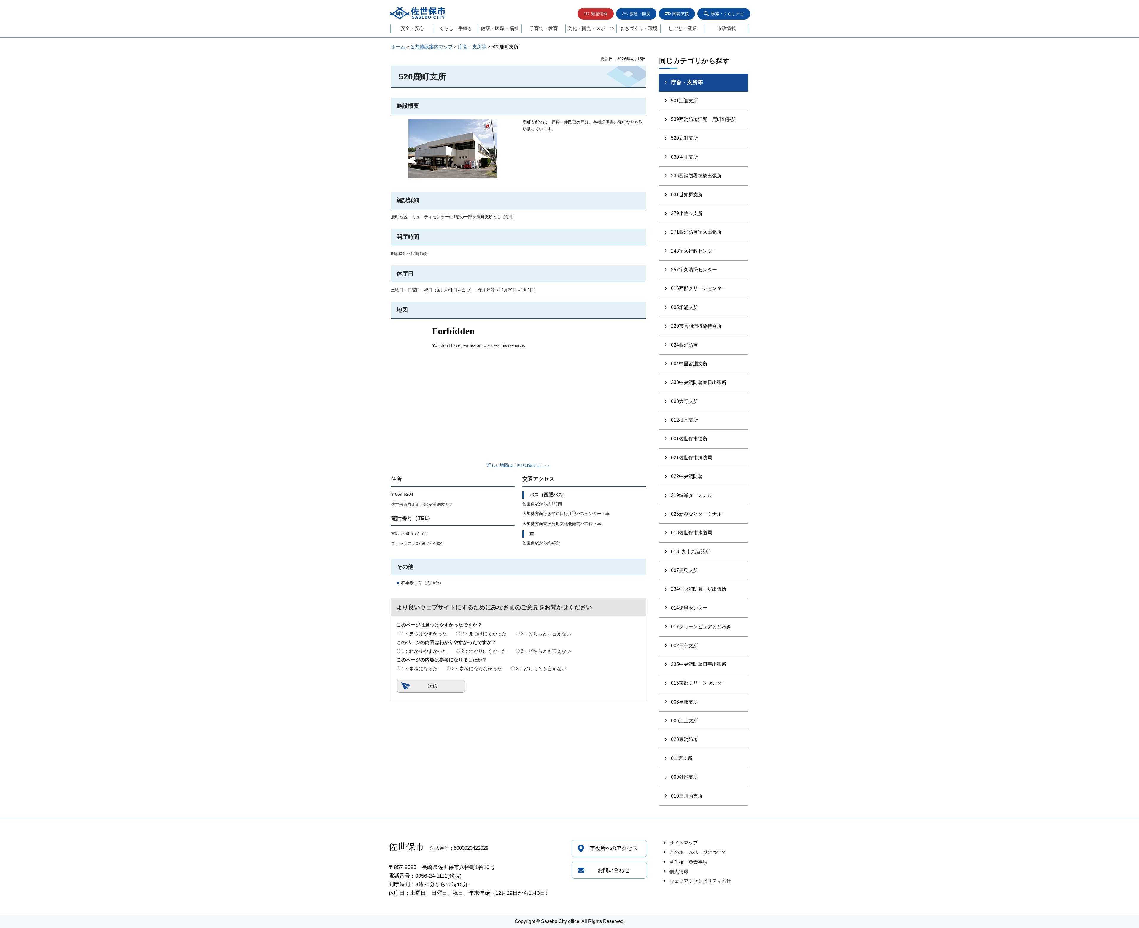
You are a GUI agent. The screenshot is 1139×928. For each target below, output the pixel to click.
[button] (596, 14)
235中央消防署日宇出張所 (698, 664)
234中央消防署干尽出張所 (698, 588)
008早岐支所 (684, 701)
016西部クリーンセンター (698, 288)
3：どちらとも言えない (546, 633)
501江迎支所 (684, 100)
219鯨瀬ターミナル (691, 495)
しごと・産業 (682, 28)
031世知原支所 (687, 194)
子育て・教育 (543, 28)
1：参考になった (420, 668)
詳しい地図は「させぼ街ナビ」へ (518, 465)
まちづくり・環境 (639, 28)
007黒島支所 (684, 570)
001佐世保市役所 (689, 438)
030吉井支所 (684, 157)
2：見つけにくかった (484, 633)
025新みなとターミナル (696, 513)
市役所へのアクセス (614, 848)
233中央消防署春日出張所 (698, 382)
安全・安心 (412, 28)
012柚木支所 (684, 419)
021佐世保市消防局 (691, 457)
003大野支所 (684, 401)
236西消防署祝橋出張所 (696, 175)
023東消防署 (684, 739)
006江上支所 (684, 720)
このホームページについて (697, 852)
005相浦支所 (684, 307)
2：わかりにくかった (484, 651)
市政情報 (726, 28)
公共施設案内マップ (431, 46)
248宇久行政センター (694, 250)
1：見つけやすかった (424, 633)
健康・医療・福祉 (500, 28)
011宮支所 (682, 758)
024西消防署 (684, 344)
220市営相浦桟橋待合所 (696, 326)
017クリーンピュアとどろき (701, 626)
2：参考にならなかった (477, 668)
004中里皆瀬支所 (689, 363)
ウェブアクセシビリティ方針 (700, 881)
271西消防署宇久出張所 (696, 232)
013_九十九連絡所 (690, 551)
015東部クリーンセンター (698, 682)
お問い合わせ (614, 870)
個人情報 (678, 871)
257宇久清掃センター (694, 269)
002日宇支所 (684, 645)
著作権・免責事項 (688, 862)
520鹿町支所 (684, 138)
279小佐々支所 (687, 213)
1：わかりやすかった (424, 651)
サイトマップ (683, 842)
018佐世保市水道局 (691, 532)
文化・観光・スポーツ (591, 28)
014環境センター (689, 607)
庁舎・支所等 (472, 46)
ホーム (398, 46)
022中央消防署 (687, 476)
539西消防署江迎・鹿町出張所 (703, 119)
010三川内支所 (687, 795)
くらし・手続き (456, 28)
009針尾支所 (684, 776)
